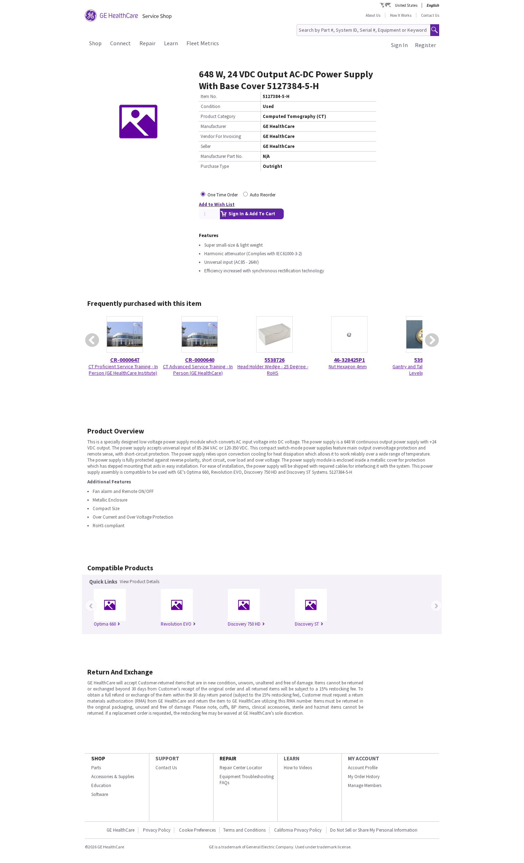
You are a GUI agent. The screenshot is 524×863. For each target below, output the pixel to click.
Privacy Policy (156, 830)
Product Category (218, 116)
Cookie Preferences (197, 830)
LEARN (291, 758)
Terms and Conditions (244, 830)
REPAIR (228, 758)
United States (406, 5)
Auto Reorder (263, 195)
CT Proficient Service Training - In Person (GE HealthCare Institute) (123, 369)
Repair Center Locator (241, 768)
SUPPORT (167, 758)
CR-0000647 (124, 359)
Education (101, 785)
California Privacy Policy (298, 830)
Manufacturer (213, 126)
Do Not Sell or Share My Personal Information (373, 830)
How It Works (400, 15)
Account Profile (362, 768)
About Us (373, 15)
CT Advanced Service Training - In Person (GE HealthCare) (198, 369)
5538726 (274, 359)
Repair (147, 43)
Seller (206, 146)
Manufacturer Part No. (222, 156)
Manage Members (364, 785)
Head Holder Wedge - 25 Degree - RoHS (272, 369)
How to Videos (298, 768)
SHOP (98, 758)
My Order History (364, 777)
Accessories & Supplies (112, 777)
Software (99, 794)
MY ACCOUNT (363, 758)
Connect (120, 43)
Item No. (209, 96)
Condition (210, 106)
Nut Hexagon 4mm (348, 366)
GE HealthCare (120, 830)
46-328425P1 (349, 359)
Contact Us (430, 15)
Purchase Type (215, 166)
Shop (95, 43)
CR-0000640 (199, 359)
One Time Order (222, 195)
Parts (96, 768)
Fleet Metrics (202, 43)
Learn (171, 43)
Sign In (399, 44)
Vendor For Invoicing (221, 136)
